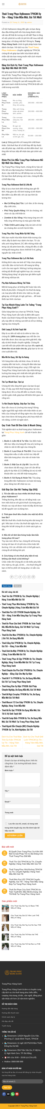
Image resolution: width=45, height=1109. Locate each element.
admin (29, 22)
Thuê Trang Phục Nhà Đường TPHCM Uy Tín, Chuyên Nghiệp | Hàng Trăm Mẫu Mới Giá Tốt (25, 872)
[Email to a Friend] (25, 577)
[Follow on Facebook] (4, 1094)
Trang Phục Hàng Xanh (14, 432)
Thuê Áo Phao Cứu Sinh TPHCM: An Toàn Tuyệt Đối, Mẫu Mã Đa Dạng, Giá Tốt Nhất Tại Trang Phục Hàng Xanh (25, 892)
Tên (7, 791)
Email (7, 802)
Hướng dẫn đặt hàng (10, 1009)
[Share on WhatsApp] (12, 577)
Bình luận (9, 770)
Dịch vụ (17, 586)
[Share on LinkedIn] (33, 577)
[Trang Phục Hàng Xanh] (22, 4)
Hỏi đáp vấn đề (7, 1021)
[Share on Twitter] (20, 577)
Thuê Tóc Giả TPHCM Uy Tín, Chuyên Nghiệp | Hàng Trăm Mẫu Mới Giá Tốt (25, 863)
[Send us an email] (8, 1094)
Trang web (9, 812)
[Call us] (13, 1094)
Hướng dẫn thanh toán (10, 1013)
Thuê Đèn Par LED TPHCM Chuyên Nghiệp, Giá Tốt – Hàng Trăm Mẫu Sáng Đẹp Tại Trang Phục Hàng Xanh (26, 881)
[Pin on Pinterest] (29, 577)
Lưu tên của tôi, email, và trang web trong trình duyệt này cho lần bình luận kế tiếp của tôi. (22, 827)
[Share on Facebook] (16, 577)
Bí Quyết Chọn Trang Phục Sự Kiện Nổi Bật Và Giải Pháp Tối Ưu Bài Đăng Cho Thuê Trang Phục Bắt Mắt (26, 854)
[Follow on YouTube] (17, 1094)
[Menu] (3, 4)
